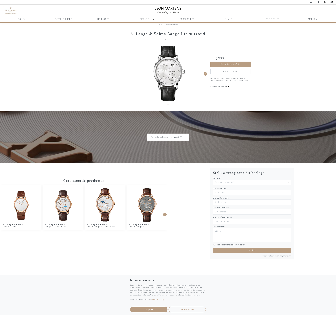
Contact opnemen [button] (230, 71)
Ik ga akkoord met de (230, 245)
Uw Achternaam (221, 198)
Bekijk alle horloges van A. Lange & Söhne (168, 137)
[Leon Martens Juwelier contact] (311, 2)
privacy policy (239, 245)
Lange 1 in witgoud (172, 24)
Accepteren (149, 310)
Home (160, 24)
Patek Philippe (63, 19)
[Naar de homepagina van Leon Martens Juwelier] (168, 10)
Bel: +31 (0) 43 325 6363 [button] (230, 64)
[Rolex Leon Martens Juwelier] (292, 10)
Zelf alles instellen (187, 310)
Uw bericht (219, 227)
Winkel (229, 19)
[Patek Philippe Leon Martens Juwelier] (43, 10)
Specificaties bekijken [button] (219, 87)
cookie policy (158, 299)
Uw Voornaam (220, 188)
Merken (312, 19)
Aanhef (217, 178)
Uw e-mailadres (221, 208)
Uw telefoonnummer (223, 217)
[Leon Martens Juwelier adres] (318, 2)
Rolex (21, 19)
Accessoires (187, 19)
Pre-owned (272, 19)
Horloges (103, 19)
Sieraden (145, 19)
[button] (168, 104)
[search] (325, 2)
